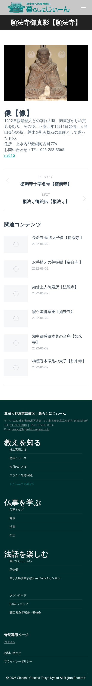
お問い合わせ (12, 653)
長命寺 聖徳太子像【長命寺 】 (58, 237)
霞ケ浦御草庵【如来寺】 (53, 311)
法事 (12, 527)
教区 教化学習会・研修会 (25, 612)
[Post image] (16, 244)
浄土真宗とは (18, 449)
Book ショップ (19, 604)
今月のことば (18, 466)
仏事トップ (17, 509)
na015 (9, 155)
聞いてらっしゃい (21, 561)
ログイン (9, 642)
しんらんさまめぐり (22, 484)
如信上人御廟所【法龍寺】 (55, 287)
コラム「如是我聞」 (22, 475)
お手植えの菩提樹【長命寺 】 (57, 262)
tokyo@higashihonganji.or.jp (30, 429)
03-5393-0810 (18, 425)
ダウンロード (18, 595)
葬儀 (12, 518)
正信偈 (14, 569)
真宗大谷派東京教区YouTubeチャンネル (35, 578)
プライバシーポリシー (18, 661)
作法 (12, 535)
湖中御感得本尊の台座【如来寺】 (57, 339)
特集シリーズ (18, 458)
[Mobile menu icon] (83, 7)
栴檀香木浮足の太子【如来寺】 (59, 361)
